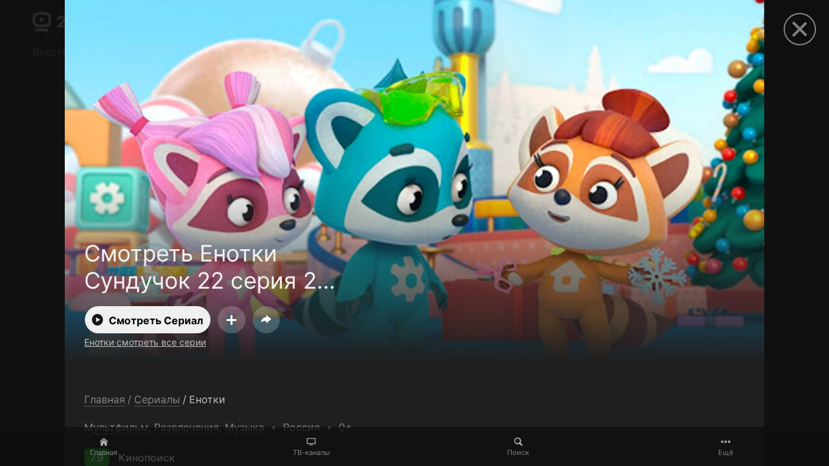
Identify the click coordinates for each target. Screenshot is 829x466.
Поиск (518, 452)
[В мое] (231, 319)
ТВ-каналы (311, 452)
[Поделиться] (266, 319)
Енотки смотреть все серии (145, 342)
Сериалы (157, 400)
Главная (103, 452)
